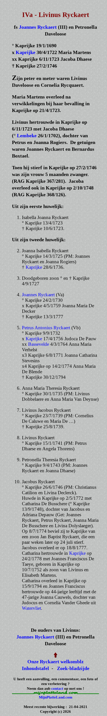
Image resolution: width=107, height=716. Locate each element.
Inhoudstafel (35, 668)
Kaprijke (25, 52)
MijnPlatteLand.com (55, 697)
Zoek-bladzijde (73, 668)
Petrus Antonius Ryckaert (46, 327)
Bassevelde (38, 344)
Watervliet (31, 608)
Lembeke (27, 135)
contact (57, 688)
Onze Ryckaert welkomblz (55, 661)
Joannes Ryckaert (38, 27)
